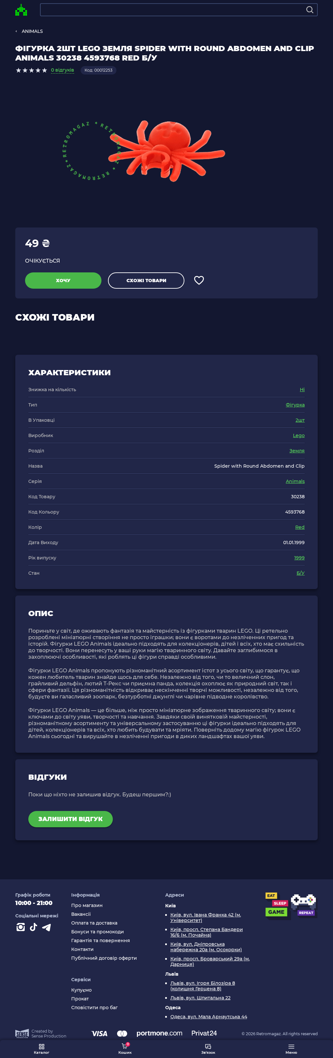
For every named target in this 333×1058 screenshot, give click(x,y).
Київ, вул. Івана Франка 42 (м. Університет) (205, 917)
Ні (302, 389)
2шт (300, 420)
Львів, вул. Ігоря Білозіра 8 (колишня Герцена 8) (202, 986)
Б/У (301, 573)
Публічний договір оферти (104, 958)
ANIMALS (32, 31)
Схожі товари (146, 280)
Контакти (82, 949)
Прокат (80, 999)
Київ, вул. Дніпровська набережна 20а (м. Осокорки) (206, 947)
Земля (297, 451)
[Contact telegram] (47, 928)
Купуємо (81, 990)
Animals (295, 481)
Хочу (63, 280)
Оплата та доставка (94, 923)
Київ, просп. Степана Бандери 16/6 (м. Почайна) (206, 932)
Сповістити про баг (94, 1007)
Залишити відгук (70, 819)
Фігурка (295, 405)
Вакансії (81, 914)
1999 (299, 558)
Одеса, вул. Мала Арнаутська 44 (208, 1017)
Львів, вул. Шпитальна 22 (200, 998)
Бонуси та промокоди (97, 932)
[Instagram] (21, 928)
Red (300, 527)
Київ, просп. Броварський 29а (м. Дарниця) (210, 961)
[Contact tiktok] (34, 928)
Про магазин (87, 905)
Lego (299, 435)
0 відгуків (62, 70)
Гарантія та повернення (100, 940)
